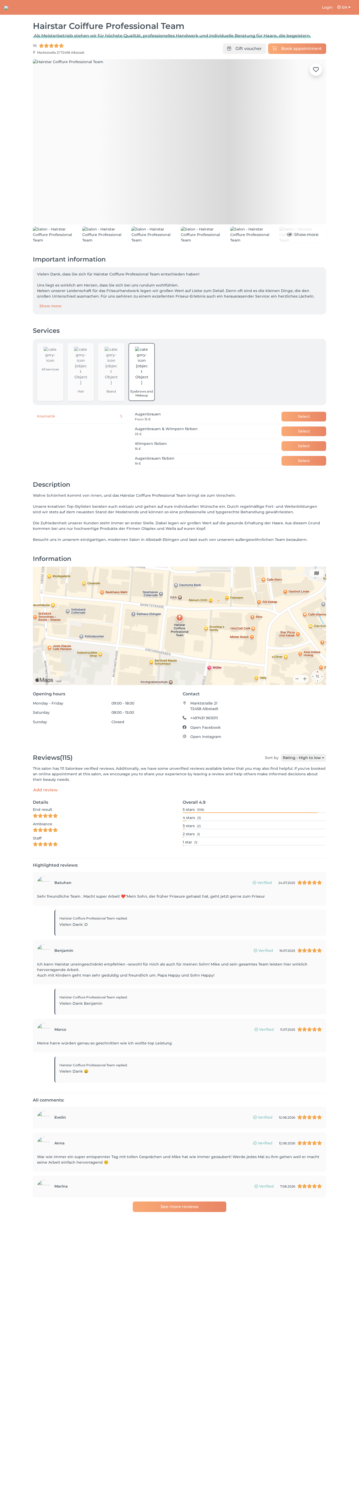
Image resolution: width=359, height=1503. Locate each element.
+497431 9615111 (204, 736)
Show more (50, 324)
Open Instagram (205, 755)
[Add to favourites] (316, 69)
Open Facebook (205, 745)
